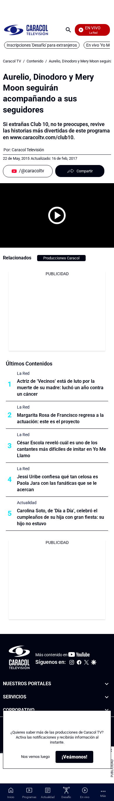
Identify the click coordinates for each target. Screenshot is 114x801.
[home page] (26, 30)
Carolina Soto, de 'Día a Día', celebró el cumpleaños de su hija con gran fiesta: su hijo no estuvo (60, 517)
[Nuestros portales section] (106, 684)
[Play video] (57, 215)
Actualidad (27, 502)
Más (103, 795)
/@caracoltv (31, 171)
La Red (23, 373)
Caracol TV (12, 61)
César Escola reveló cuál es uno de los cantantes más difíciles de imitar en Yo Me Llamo (61, 449)
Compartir (85, 171)
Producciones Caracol (61, 258)
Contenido (35, 61)
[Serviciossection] (106, 697)
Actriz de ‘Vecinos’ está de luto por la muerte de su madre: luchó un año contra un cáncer (60, 387)
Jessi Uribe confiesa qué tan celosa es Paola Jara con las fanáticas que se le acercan (57, 483)
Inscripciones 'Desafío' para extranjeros (42, 45)
